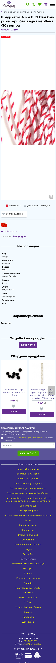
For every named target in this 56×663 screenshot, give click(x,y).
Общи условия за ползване (28, 483)
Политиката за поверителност (30, 438)
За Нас (28, 520)
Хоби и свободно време (28, 607)
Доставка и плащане (28, 473)
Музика (28, 612)
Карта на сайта (28, 525)
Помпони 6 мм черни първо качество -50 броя (14, 392)
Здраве (28, 583)
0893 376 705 (30, 641)
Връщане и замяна (28, 478)
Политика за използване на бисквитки (28, 493)
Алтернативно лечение (28, 544)
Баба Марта (10, 231)
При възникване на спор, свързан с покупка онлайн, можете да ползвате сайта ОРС (28, 499)
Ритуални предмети (28, 578)
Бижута (28, 573)
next (51, 390)
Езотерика (28, 539)
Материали (28, 617)
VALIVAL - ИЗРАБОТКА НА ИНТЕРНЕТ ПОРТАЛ (28, 515)
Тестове (28, 554)
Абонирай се (27, 453)
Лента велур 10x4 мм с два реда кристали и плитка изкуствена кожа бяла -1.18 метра (42, 393)
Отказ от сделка (28, 510)
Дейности (28, 622)
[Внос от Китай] (4, 225)
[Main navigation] (52, 4)
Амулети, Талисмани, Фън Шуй (28, 563)
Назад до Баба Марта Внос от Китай (23, 12)
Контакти (28, 530)
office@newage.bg (31, 644)
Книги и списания (28, 597)
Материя (28, 568)
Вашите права (28, 506)
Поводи (28, 602)
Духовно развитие (28, 535)
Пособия (28, 592)
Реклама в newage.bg (28, 469)
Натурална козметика (28, 588)
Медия (28, 549)
